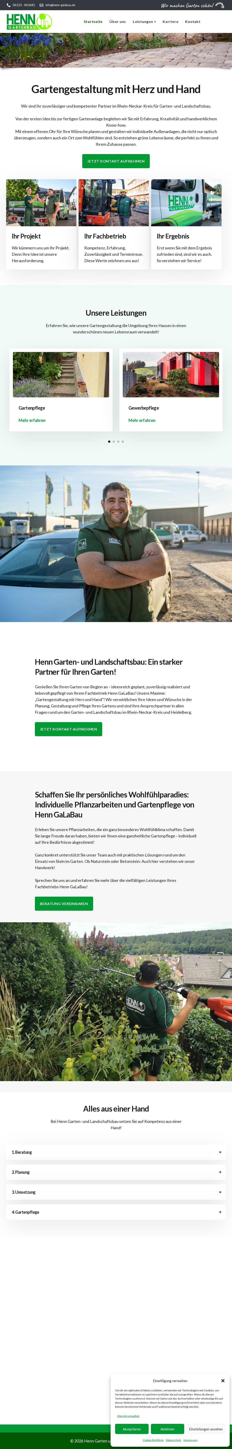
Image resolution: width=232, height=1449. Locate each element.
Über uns (117, 21)
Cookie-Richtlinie (153, 1440)
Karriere (170, 21)
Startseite (93, 21)
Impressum (191, 1440)
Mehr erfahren (32, 420)
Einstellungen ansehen (206, 1429)
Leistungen (143, 21)
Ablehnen (167, 1429)
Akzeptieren (132, 1429)
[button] (223, 1380)
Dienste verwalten (128, 1416)
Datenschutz (173, 1440)
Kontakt (192, 21)
